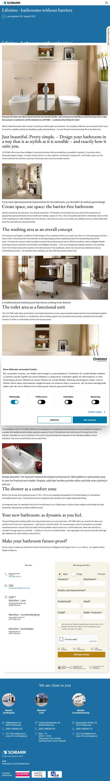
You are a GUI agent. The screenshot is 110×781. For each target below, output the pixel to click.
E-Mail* (61, 612)
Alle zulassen (90, 420)
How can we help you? (108, 36)
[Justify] (106, 3)
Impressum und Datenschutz (15, 763)
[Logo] (11, 2)
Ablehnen (54, 420)
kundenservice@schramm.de (19, 588)
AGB (4, 761)
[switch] (41, 402)
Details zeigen (95, 412)
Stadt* (87, 601)
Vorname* (63, 579)
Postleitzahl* (64, 601)
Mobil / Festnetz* (93, 612)
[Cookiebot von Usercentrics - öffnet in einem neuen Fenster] (95, 360)
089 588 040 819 (15, 577)
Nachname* (90, 579)
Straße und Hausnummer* (72, 590)
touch (79, 547)
